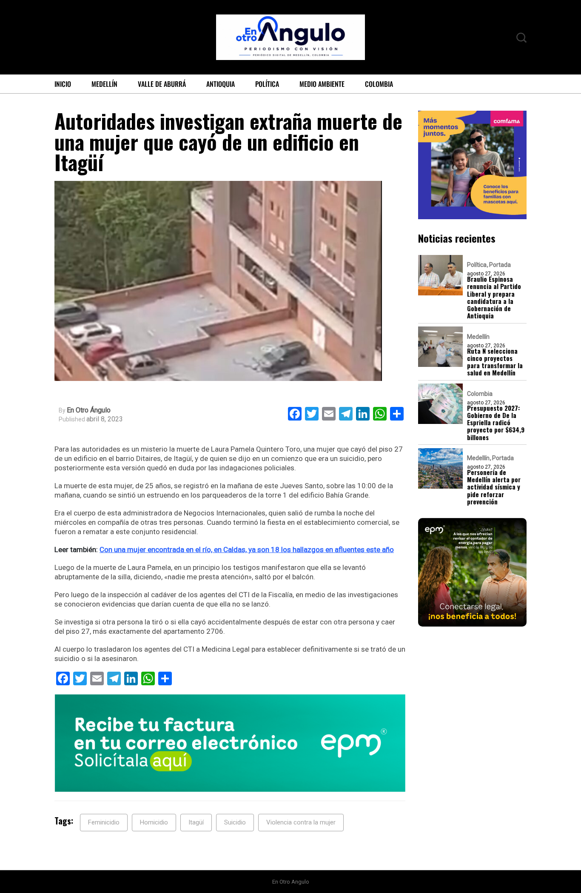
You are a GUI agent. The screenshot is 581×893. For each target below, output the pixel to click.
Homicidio (154, 822)
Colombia (379, 84)
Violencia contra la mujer (301, 822)
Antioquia (220, 84)
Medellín (104, 84)
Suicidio (235, 822)
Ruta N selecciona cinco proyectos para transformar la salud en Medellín (495, 361)
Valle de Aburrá (162, 84)
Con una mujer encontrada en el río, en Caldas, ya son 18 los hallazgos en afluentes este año (247, 549)
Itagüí (196, 822)
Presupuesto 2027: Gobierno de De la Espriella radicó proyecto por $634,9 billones (495, 422)
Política (267, 84)
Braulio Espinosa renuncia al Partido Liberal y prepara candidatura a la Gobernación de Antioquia (494, 297)
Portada (500, 265)
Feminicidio (104, 822)
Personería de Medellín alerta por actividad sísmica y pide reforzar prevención (494, 487)
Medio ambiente (322, 84)
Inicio (62, 84)
